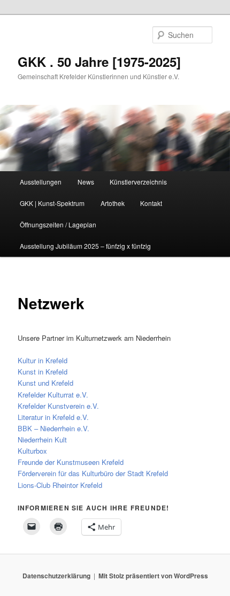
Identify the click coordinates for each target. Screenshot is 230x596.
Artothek (113, 203)
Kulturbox (32, 451)
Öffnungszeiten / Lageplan (58, 224)
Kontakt (151, 203)
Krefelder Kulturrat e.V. (53, 394)
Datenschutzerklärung (56, 575)
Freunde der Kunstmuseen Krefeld (71, 462)
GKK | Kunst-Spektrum (52, 203)
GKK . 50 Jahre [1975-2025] (99, 61)
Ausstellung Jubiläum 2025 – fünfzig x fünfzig (85, 245)
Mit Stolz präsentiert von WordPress (153, 575)
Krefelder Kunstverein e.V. (58, 406)
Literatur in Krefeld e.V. (53, 417)
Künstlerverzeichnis (138, 181)
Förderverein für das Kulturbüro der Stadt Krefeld (93, 473)
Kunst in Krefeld (42, 371)
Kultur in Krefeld (42, 360)
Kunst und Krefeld (45, 383)
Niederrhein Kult (42, 439)
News (86, 181)
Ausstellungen (41, 181)
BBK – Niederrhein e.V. (53, 428)
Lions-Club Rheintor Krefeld (60, 485)
